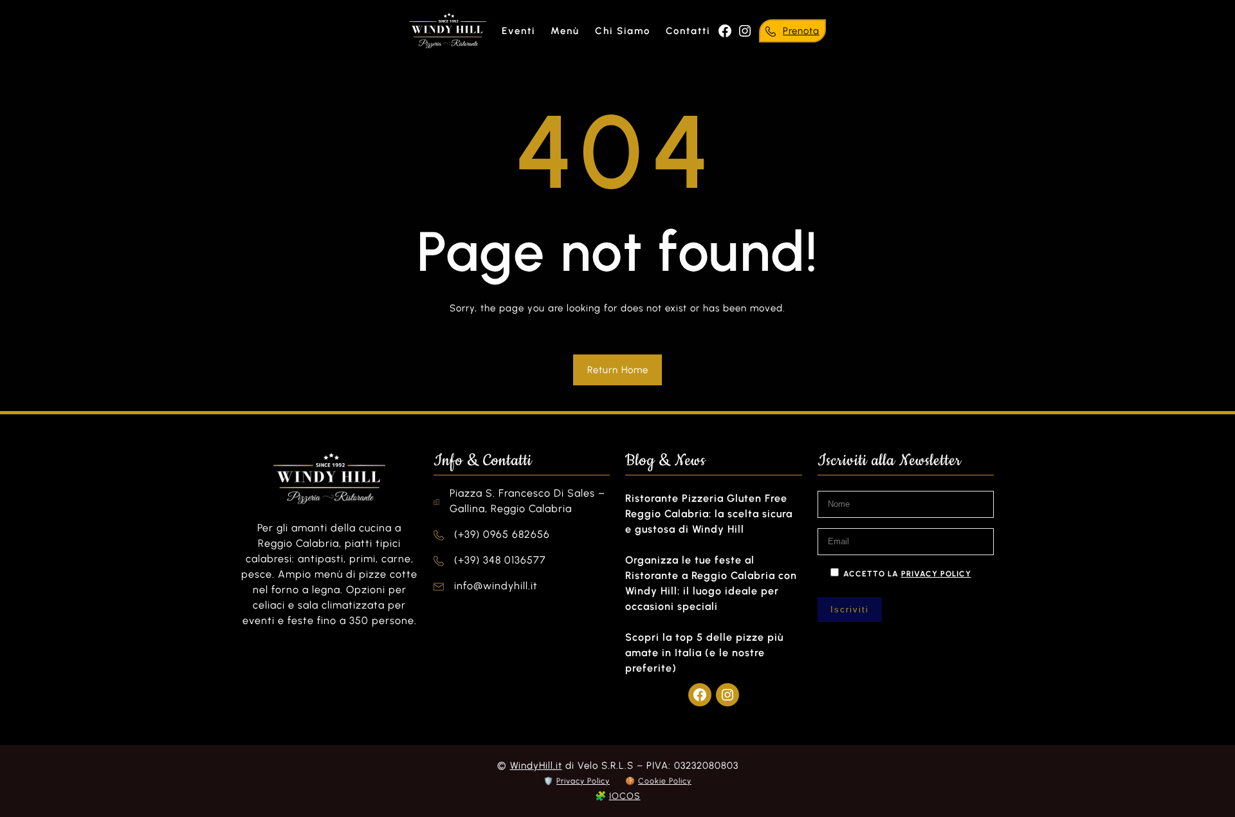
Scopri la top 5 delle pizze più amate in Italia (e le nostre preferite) (704, 652)
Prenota (801, 31)
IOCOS (625, 796)
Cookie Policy (664, 780)
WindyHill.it (536, 765)
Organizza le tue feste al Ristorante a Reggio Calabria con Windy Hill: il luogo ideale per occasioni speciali (711, 583)
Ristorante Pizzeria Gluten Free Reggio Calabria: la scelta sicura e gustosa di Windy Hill (708, 513)
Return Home (617, 370)
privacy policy (936, 573)
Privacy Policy (583, 780)
